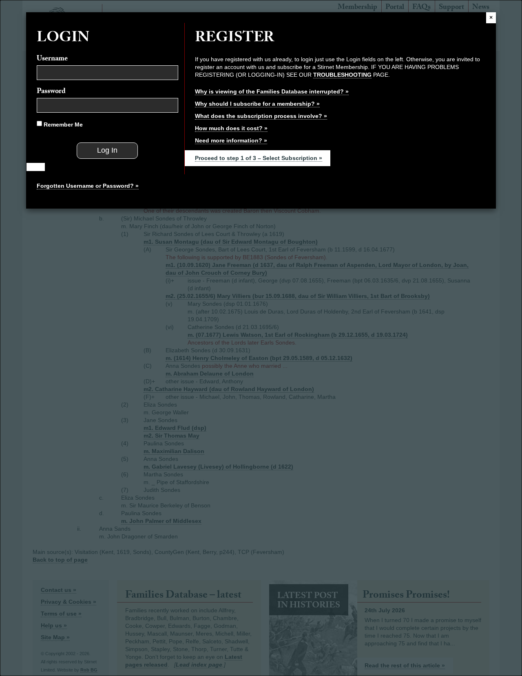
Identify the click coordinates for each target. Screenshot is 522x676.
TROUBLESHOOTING (342, 74)
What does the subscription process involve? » (261, 116)
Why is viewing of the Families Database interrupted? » (272, 91)
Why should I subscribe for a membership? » (257, 103)
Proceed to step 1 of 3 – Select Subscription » (258, 158)
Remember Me (62, 124)
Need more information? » (231, 140)
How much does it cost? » (231, 128)
